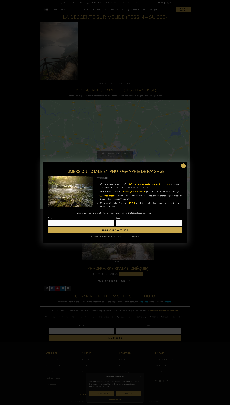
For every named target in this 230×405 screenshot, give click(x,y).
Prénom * (51, 218)
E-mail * (119, 218)
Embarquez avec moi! (115, 230)
